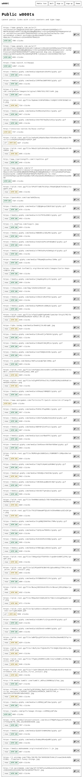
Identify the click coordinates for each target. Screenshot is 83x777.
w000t (5, 3)
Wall (51, 3)
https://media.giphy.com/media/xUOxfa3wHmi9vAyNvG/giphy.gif (35, 418)
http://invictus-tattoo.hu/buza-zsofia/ (24, 129)
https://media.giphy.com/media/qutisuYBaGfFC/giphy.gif (32, 436)
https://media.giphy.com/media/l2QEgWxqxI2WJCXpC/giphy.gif (34, 206)
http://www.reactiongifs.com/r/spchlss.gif (25, 159)
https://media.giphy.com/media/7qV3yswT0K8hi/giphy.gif (32, 530)
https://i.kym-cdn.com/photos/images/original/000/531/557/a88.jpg (30, 90)
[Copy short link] (74, 34)
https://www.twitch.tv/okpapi (18, 63)
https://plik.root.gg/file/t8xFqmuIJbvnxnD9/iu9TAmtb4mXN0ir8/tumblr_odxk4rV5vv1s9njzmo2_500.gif (37, 371)
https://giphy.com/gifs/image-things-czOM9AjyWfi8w (30, 711)
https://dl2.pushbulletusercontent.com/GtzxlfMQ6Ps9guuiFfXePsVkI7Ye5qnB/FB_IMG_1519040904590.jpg (37, 721)
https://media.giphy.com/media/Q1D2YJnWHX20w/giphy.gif (32, 731)
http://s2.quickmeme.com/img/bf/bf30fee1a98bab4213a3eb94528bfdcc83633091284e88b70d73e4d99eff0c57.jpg (37, 769)
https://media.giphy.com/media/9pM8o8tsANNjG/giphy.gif (32, 306)
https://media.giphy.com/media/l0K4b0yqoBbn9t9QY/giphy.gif (34, 482)
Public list (42, 3)
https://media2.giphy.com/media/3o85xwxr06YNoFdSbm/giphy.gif (35, 445)
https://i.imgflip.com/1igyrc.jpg (20, 224)
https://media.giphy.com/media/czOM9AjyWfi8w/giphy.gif (32, 702)
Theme (78, 3)
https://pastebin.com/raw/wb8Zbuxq (21, 198)
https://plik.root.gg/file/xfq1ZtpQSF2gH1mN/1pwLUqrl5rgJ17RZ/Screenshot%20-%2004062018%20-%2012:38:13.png (37, 316)
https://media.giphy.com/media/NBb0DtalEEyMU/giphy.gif (32, 233)
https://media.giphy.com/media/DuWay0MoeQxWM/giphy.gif (32, 740)
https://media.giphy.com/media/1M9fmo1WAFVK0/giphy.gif (32, 81)
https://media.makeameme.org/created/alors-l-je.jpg (30, 749)
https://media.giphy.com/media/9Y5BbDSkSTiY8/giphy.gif (32, 578)
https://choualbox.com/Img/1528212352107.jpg (27, 288)
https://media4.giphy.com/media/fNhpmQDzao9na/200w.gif (32, 260)
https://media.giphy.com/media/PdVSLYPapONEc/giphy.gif (32, 409)
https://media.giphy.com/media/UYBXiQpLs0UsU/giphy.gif (32, 548)
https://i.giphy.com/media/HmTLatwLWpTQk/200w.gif (29, 361)
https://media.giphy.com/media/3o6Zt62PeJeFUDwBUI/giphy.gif (35, 242)
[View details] (78, 34)
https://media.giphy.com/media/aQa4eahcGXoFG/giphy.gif (32, 72)
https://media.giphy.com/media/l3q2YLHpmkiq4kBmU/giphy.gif (34, 464)
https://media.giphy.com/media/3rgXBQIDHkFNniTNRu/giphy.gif (35, 521)
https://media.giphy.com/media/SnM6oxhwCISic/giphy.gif (32, 111)
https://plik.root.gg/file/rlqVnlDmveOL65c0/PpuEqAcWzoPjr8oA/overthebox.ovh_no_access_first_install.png (37, 671)
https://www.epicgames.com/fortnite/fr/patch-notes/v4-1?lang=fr (37, 400)
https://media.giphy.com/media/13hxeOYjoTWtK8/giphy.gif (33, 334)
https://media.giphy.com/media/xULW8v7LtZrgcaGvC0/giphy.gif (35, 620)
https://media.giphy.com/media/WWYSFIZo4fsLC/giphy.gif (32, 427)
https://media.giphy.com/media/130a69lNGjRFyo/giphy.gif (33, 343)
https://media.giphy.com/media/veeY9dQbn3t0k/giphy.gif (32, 352)
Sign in (60, 3)
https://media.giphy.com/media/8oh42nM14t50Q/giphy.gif (32, 539)
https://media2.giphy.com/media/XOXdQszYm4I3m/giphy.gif (33, 473)
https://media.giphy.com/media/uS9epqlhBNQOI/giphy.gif (32, 391)
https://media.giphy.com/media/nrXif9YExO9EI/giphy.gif (32, 215)
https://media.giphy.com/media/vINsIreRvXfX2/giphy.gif (32, 297)
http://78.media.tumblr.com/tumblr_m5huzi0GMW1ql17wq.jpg (33, 681)
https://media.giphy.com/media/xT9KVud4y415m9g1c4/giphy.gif (35, 251)
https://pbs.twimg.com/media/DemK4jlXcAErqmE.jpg (29, 326)
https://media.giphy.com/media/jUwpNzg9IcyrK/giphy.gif (32, 279)
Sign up (69, 3)
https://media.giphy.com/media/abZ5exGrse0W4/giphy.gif (32, 629)
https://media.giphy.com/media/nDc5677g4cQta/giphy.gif (32, 491)
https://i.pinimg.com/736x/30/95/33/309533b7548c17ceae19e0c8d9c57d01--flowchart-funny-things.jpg (37, 758)
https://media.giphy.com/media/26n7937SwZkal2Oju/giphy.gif (34, 120)
